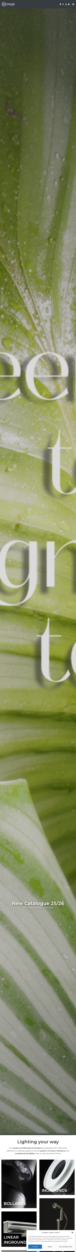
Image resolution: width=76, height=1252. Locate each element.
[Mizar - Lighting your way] (8, 4)
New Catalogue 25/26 (38, 903)
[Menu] (73, 4)
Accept (35, 1247)
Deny (50, 1247)
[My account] (66, 4)
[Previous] (4, 571)
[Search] (63, 4)
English (60, 4)
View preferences (65, 1247)
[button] (72, 1232)
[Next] (72, 571)
